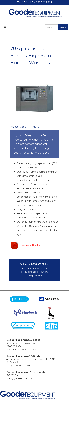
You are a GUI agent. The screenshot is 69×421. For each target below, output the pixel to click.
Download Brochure (31, 244)
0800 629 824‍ (14, 346)
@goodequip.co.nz (21, 378)
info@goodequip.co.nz (19, 365)
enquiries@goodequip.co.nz (22, 349)
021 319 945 (12, 375)
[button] (5, 27)
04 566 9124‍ (12, 362)
